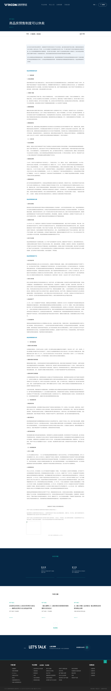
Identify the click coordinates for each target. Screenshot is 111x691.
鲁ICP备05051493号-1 (36, 688)
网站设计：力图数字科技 (101, 688)
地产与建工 (11, 19)
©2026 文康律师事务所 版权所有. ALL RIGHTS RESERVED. (17, 688)
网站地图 (93, 688)
